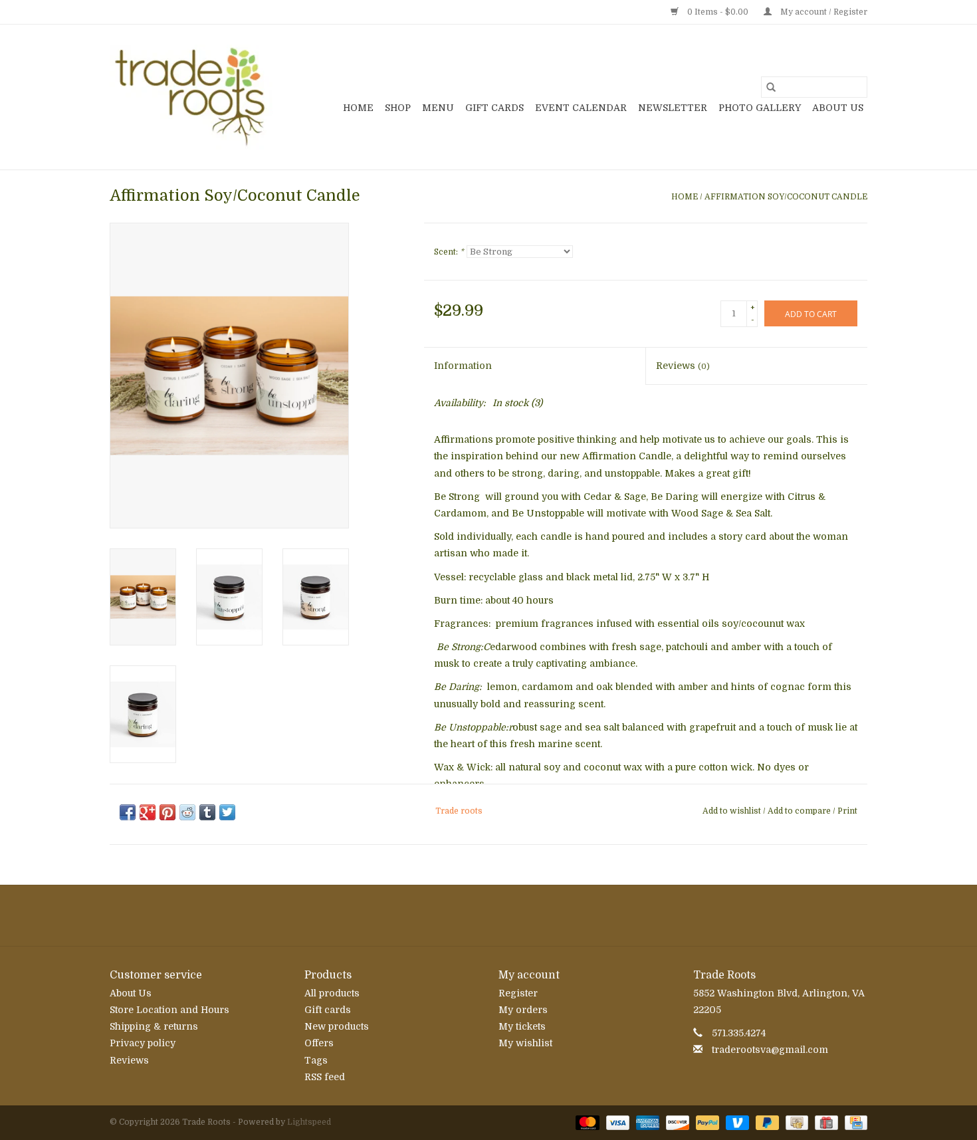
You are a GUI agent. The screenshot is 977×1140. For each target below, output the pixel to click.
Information (463, 365)
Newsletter (672, 107)
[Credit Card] (853, 1122)
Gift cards (494, 107)
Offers (319, 1043)
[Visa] (616, 1122)
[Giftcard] (824, 1122)
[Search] (771, 87)
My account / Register (822, 12)
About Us (837, 107)
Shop (398, 107)
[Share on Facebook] (128, 812)
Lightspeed (309, 1122)
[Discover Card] (676, 1122)
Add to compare (800, 811)
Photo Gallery (759, 107)
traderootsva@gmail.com (770, 1049)
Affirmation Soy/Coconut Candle (786, 196)
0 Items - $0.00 (717, 12)
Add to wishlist (733, 811)
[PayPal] (706, 1122)
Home (358, 107)
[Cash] (795, 1122)
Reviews (683, 365)
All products (332, 993)
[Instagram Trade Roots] (488, 915)
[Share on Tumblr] (207, 812)
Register (518, 993)
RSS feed (324, 1077)
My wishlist (525, 1043)
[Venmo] (736, 1122)
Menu (438, 107)
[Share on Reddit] (187, 812)
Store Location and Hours (169, 1009)
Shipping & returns (154, 1026)
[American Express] (646, 1122)
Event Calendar (581, 107)
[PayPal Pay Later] (766, 1122)
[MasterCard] (586, 1122)
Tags (316, 1060)
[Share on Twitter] (227, 812)
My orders (523, 1009)
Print (847, 811)
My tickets (522, 1026)
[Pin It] (167, 812)
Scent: (449, 252)
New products (336, 1026)
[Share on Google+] (148, 812)
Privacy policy (142, 1043)
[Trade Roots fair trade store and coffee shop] (191, 97)
